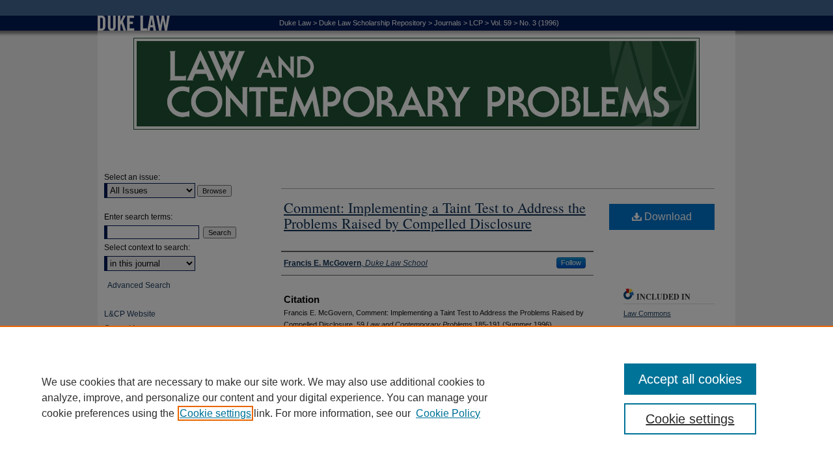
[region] (416, 397)
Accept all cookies (690, 379)
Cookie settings (215, 413)
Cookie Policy (448, 413)
